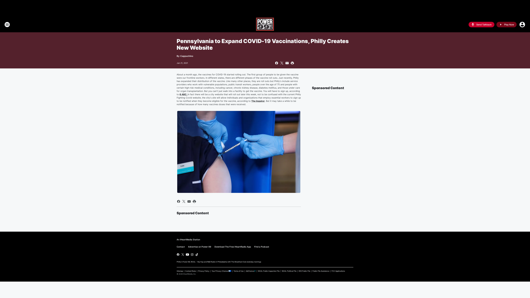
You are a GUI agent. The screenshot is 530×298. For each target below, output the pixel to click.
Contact (181, 246)
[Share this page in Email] (287, 63)
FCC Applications (338, 271)
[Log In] (523, 24)
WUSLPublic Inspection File (269, 271)
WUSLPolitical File (289, 271)
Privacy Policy (203, 271)
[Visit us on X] (182, 254)
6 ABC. (184, 94)
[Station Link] (265, 24)
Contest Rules (190, 271)
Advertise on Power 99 (199, 246)
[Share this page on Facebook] (277, 63)
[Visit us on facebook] (178, 254)
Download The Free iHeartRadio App (232, 246)
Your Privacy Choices (220, 271)
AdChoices (250, 271)
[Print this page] (292, 63)
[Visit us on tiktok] (196, 254)
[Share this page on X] (282, 63)
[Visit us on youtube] (187, 254)
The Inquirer (258, 101)
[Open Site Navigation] (7, 24)
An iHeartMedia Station (188, 239)
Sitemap (180, 271)
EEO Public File (304, 271)
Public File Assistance (320, 271)
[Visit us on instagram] (192, 254)
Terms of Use (239, 271)
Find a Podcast (261, 246)
